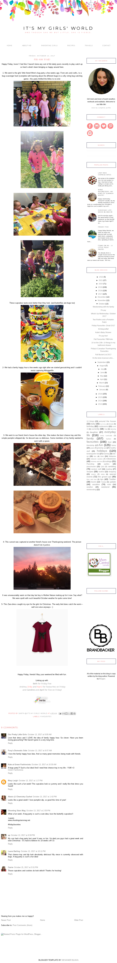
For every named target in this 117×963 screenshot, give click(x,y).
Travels (89, 46)
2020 (101, 284)
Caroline (31, 689)
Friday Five (103, 227)
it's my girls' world (58, 28)
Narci (39, 686)
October (102, 304)
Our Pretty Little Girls (17, 734)
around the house (107, 421)
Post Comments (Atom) (22, 925)
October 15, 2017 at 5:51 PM (26, 867)
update (113, 482)
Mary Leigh (13, 781)
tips (101, 479)
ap (9, 835)
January (102, 390)
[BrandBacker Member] (101, 652)
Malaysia (112, 456)
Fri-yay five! (103, 336)
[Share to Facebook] (71, 713)
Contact (106, 46)
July (102, 369)
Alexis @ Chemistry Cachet (20, 797)
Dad (105, 429)
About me (26, 46)
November (102, 300)
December (102, 297)
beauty (111, 424)
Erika (30, 686)
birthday (90, 426)
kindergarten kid (93, 454)
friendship (90, 445)
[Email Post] (60, 713)
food (109, 442)
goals (92, 448)
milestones (111, 459)
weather (90, 487)
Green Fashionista (15, 770)
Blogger (102, 679)
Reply (10, 743)
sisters (93, 474)
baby (93, 424)
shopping (112, 472)
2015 (100, 397)
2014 (100, 401)
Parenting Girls (49, 46)
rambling (112, 466)
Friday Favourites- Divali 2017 (103, 326)
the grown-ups (104, 477)
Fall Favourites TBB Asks (103, 339)
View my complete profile (101, 108)
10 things (90, 421)
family (90, 438)
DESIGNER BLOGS (70, 960)
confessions (103, 426)
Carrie (10, 867)
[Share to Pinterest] (74, 713)
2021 (101, 280)
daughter (94, 432)
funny (114, 445)
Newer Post (6, 920)
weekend (105, 487)
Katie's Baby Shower (103, 332)
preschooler (91, 467)
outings (108, 461)
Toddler (112, 479)
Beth (35, 683)
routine (101, 472)
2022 (101, 277)
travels (93, 482)
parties (106, 464)
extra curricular (106, 435)
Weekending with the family (103, 307)
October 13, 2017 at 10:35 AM (44, 764)
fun (101, 445)
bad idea (103, 424)
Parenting (90, 464)
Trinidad (103, 482)
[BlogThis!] (66, 713)
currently (95, 429)
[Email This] (63, 713)
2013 (100, 404)
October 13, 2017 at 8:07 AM (40, 750)
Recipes (71, 46)
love (102, 456)
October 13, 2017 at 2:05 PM (38, 811)
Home (9, 46)
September (101, 362)
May (101, 376)
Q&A (102, 466)
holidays (102, 450)
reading (109, 469)
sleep (103, 474)
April (42, 689)
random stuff (96, 469)
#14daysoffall (103, 329)
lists (95, 456)
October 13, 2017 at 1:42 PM (45, 797)
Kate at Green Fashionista (19, 764)
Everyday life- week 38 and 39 (105, 211)
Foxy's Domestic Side (17, 750)
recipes (90, 471)
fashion (108, 439)
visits (109, 484)
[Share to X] (69, 713)
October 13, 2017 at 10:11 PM (33, 851)
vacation (96, 484)
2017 (100, 294)
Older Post (78, 920)
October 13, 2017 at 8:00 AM (40, 734)
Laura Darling (14, 851)
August (102, 366)
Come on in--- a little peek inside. (105, 247)
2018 (100, 291)
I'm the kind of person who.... (103, 358)
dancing (113, 429)
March (101, 383)
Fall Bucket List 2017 (103, 355)
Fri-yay (103, 310)
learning (106, 454)
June (102, 373)
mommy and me (96, 461)
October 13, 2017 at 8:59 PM (23, 835)
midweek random (96, 459)
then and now (92, 479)
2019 (100, 287)
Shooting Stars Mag (17, 811)
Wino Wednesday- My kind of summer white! (105, 192)
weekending (91, 490)
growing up (101, 448)
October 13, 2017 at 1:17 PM (31, 781)
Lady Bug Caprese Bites (104, 174)
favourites (45, 716)
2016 (100, 394)
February (101, 386)
